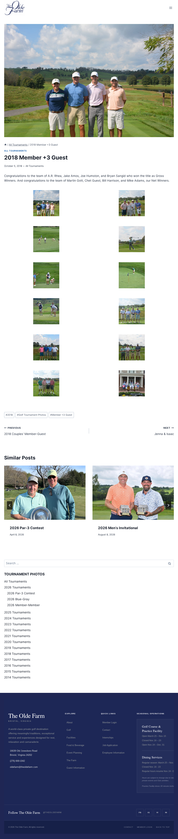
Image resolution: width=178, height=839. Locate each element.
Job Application (110, 745)
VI (157, 812)
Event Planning (74, 752)
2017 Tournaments (17, 659)
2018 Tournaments (17, 653)
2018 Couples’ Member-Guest (25, 431)
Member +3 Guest (61, 414)
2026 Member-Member (23, 605)
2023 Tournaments (17, 624)
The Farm (71, 760)
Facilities (71, 737)
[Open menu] (170, 7)
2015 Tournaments (17, 671)
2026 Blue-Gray (18, 599)
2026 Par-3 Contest (27, 528)
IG (149, 812)
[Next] (168, 505)
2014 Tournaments (17, 677)
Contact (106, 730)
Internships (108, 737)
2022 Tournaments (17, 630)
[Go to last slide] (10, 505)
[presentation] (45, 493)
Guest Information (76, 768)
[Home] (5, 144)
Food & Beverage (75, 745)
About (69, 722)
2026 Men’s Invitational (118, 528)
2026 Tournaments (17, 587)
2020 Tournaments (17, 642)
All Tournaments (15, 150)
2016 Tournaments (17, 665)
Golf (69, 730)
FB (140, 812)
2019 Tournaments (17, 648)
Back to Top (163, 827)
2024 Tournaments (17, 618)
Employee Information (113, 752)
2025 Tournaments (17, 612)
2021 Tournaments (17, 636)
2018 (9, 414)
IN (166, 812)
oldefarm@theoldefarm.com (24, 767)
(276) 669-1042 (17, 761)
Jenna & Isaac (164, 431)
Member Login (109, 722)
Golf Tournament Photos (31, 414)
